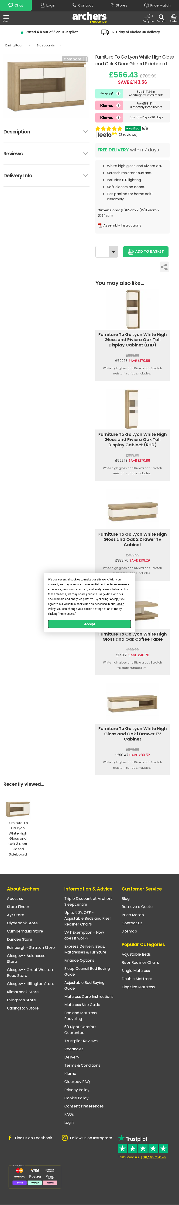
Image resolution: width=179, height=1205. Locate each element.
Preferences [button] (66, 613)
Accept (89, 624)
